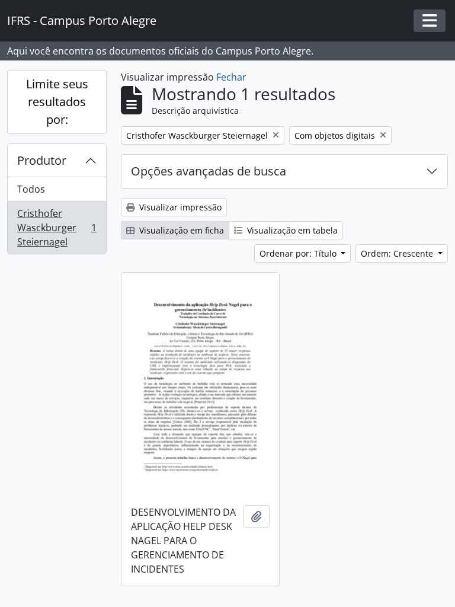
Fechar (231, 77)
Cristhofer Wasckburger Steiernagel (57, 227)
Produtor (41, 160)
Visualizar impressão (179, 207)
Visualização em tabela (291, 230)
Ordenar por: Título (299, 253)
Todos (31, 189)
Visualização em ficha (180, 230)
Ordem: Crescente (398, 253)
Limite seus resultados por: (57, 101)
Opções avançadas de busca (208, 171)
